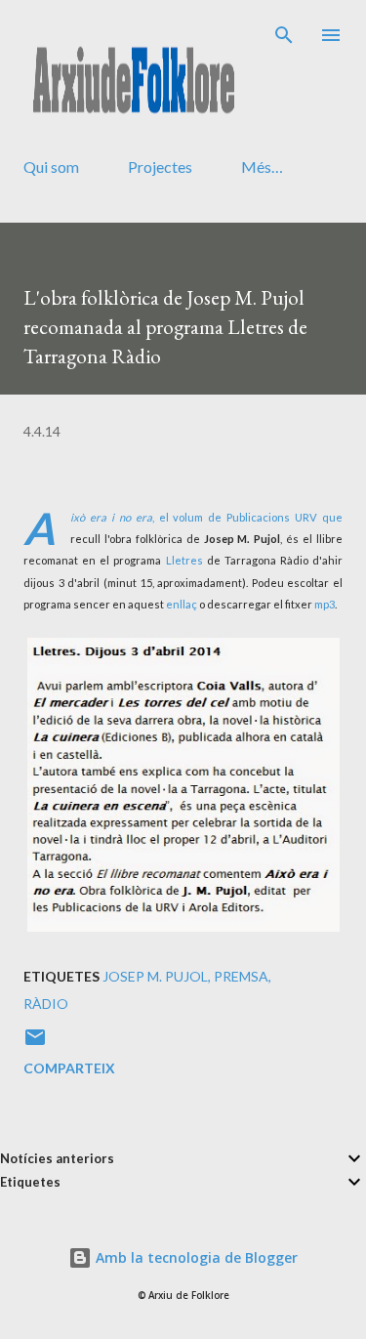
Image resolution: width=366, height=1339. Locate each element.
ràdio (45, 1003)
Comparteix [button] (69, 1068)
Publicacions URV (271, 517)
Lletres (184, 560)
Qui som (51, 166)
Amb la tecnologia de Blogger (195, 1257)
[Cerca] (284, 35)
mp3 (324, 604)
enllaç (181, 604)
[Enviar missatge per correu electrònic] (35, 1043)
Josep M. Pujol (155, 976)
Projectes (160, 166)
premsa (241, 976)
